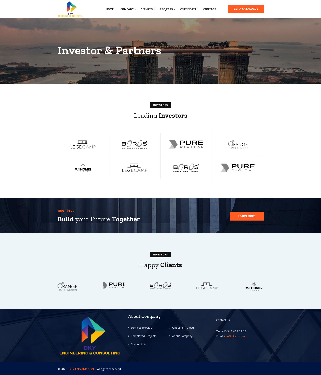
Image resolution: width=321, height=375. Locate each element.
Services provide (141, 327)
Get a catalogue (246, 8)
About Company (182, 336)
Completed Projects (144, 336)
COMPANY (127, 9)
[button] (247, 216)
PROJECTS (166, 9)
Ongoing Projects (183, 327)
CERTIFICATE (188, 9)
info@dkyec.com (234, 336)
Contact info (138, 344)
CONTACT (209, 9)
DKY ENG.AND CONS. (82, 369)
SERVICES (147, 9)
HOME (110, 9)
